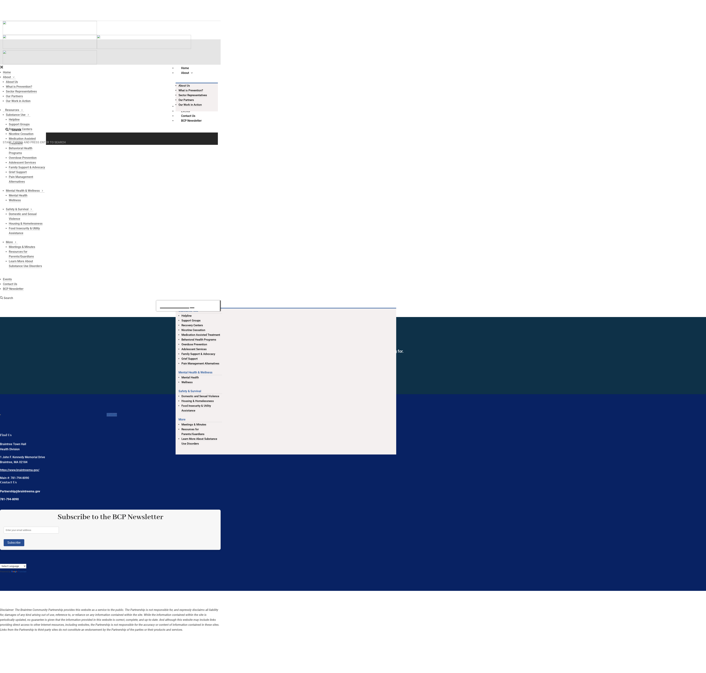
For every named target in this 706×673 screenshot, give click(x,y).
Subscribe (14, 542)
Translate (22, 571)
